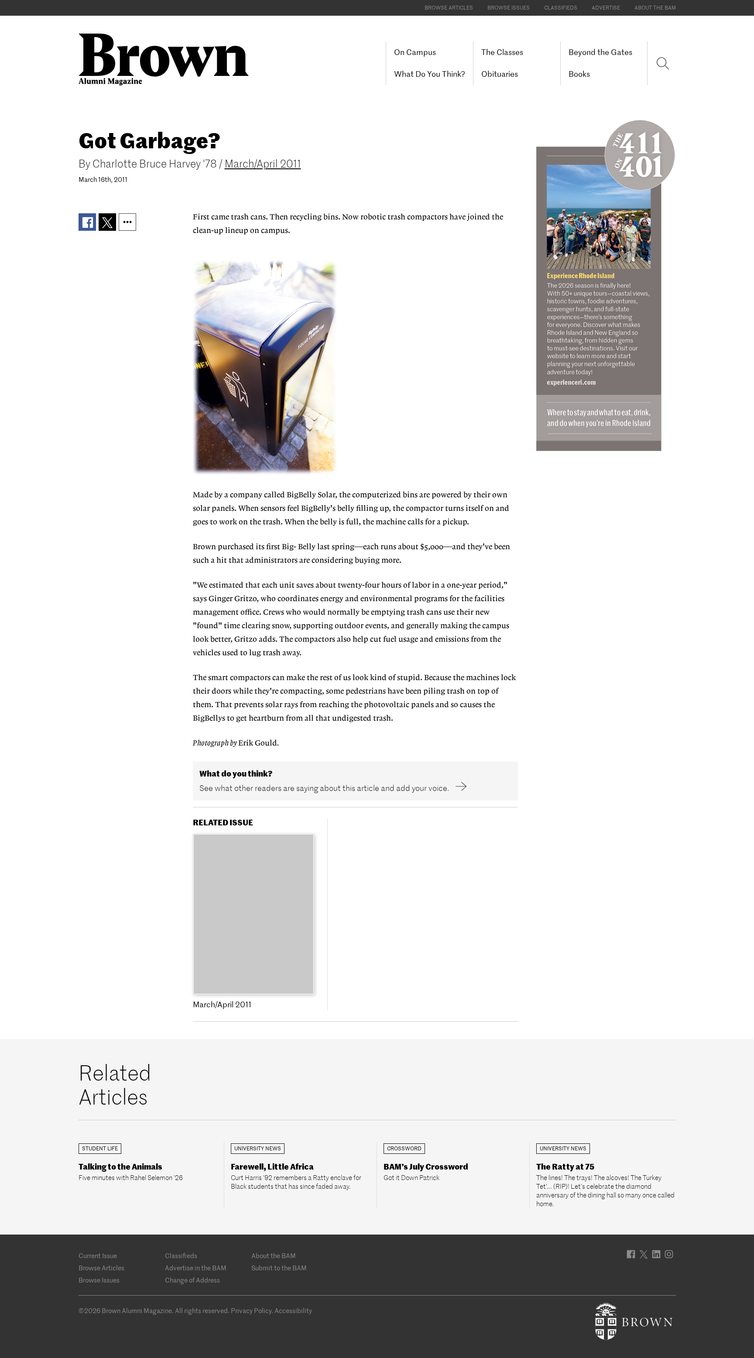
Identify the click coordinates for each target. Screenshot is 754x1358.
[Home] (167, 59)
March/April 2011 (263, 164)
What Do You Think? (429, 74)
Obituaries (499, 74)
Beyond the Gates (600, 52)
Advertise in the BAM (195, 1268)
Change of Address (192, 1280)
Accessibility (293, 1311)
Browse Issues (508, 7)
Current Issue (98, 1256)
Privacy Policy (251, 1311)
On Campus (415, 52)
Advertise (606, 7)
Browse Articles (449, 7)
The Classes (502, 52)
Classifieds (560, 7)
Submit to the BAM (279, 1268)
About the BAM (655, 7)
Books (579, 74)
